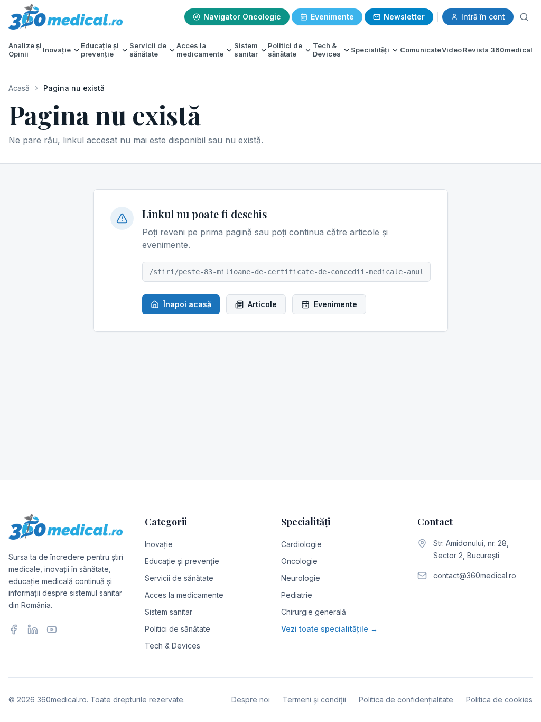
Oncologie (299, 561)
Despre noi (250, 699)
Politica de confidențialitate (406, 699)
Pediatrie (296, 594)
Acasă (19, 88)
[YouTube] (51, 629)
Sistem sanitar (246, 50)
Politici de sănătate (285, 50)
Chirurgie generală (313, 611)
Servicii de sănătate (147, 50)
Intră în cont (483, 16)
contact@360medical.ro (474, 575)
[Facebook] (13, 629)
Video (452, 49)
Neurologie (300, 577)
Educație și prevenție (100, 50)
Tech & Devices (327, 50)
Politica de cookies (499, 699)
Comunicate (420, 49)
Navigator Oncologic (242, 16)
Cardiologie (301, 544)
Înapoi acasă (187, 304)
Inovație (57, 50)
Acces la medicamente (199, 50)
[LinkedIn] (32, 629)
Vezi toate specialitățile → (329, 628)
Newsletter (404, 16)
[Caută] (524, 16)
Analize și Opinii (25, 50)
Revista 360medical (498, 49)
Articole (262, 304)
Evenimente (332, 16)
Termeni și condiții (314, 699)
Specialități (370, 50)
